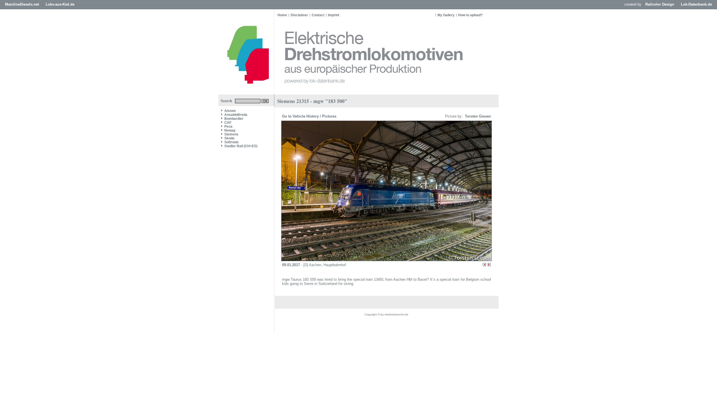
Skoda (229, 138)
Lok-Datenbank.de (696, 4)
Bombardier (233, 119)
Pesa (228, 126)
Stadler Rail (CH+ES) (240, 146)
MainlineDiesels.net (22, 4)
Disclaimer (299, 15)
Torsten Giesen (477, 116)
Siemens (231, 134)
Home (282, 15)
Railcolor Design (659, 4)
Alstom (230, 111)
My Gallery (446, 15)
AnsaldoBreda (235, 115)
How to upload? (470, 15)
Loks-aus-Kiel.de (60, 4)
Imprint (333, 15)
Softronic (231, 142)
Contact (318, 15)
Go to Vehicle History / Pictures (309, 116)
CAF (227, 123)
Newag (229, 130)
